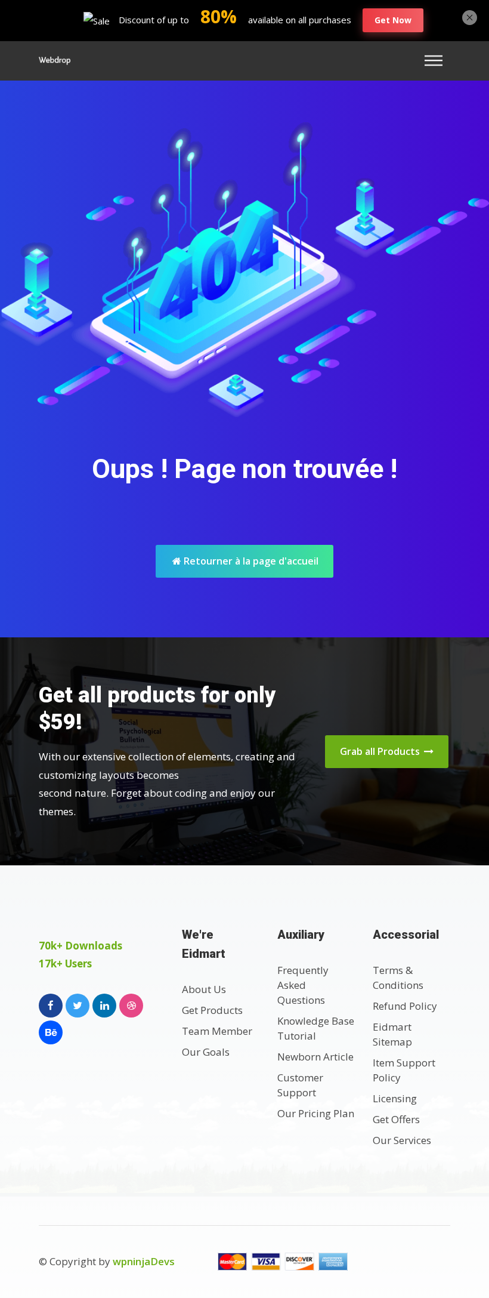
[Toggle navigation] (437, 60)
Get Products (212, 1010)
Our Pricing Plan (315, 1113)
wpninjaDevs (144, 1261)
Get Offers (396, 1119)
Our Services (402, 1140)
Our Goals (206, 1052)
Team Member (217, 1031)
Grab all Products (381, 751)
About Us (204, 989)
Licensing (395, 1098)
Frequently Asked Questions (303, 985)
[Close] (469, 16)
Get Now (393, 20)
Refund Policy (405, 1006)
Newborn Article (315, 1056)
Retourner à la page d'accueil (249, 561)
